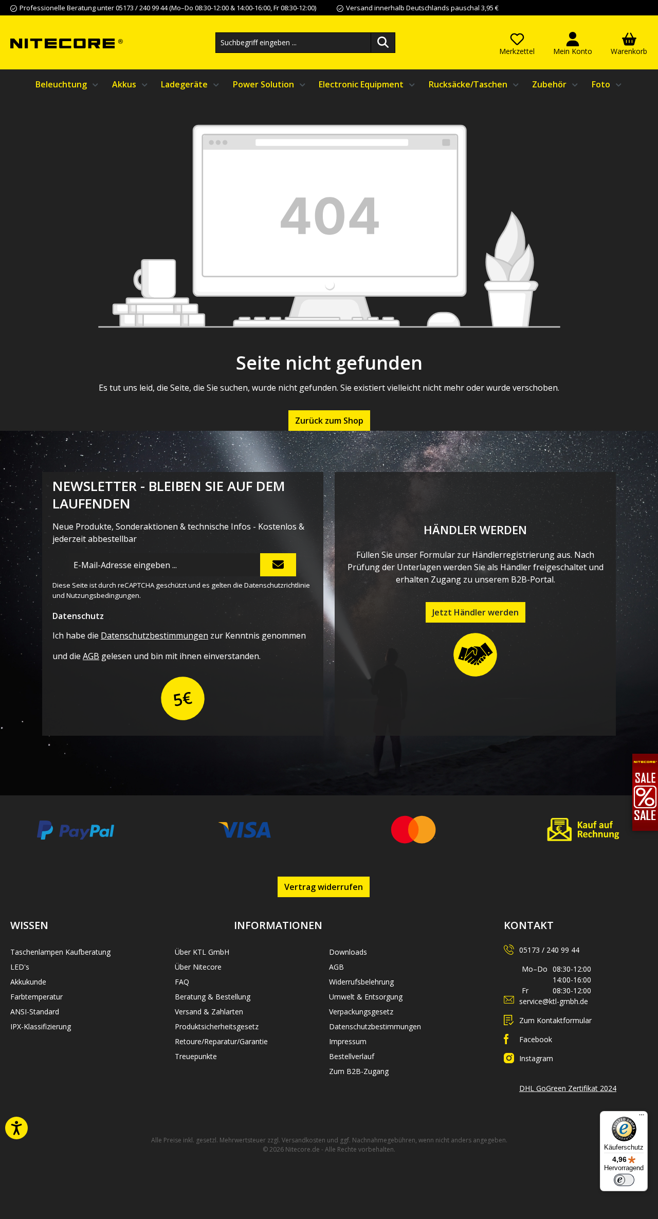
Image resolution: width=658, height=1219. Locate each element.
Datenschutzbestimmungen (154, 635)
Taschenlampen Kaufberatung (60, 952)
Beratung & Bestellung (212, 997)
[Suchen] (383, 42)
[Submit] (278, 564)
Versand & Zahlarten (209, 1011)
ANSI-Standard (34, 1011)
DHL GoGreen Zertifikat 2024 (567, 1088)
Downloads (348, 952)
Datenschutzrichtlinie (277, 585)
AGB (91, 656)
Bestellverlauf (351, 1056)
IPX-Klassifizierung (40, 1026)
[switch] (624, 1180)
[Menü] (641, 1117)
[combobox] (293, 42)
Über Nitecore (198, 967)
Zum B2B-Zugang (359, 1071)
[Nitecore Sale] (645, 791)
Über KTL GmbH (202, 952)
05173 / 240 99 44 (549, 950)
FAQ (182, 982)
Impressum (348, 1041)
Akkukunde (28, 982)
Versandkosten (303, 1140)
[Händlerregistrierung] (475, 654)
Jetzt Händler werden (475, 612)
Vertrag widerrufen (323, 887)
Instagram (536, 1058)
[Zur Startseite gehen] (66, 43)
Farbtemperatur (36, 997)
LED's (19, 967)
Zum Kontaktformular (555, 1020)
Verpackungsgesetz (361, 1011)
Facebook (535, 1039)
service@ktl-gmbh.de (553, 1001)
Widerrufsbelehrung (361, 982)
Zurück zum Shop (329, 420)
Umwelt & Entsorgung (366, 997)
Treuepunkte (196, 1056)
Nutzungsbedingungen (102, 595)
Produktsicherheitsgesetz (217, 1026)
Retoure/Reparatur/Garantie (221, 1041)
